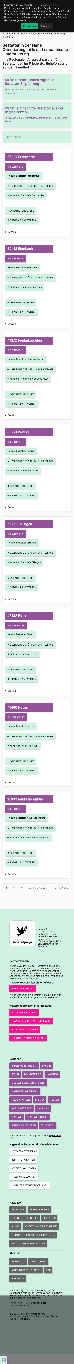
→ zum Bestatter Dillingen (22, 542)
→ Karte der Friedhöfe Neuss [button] (23, 745)
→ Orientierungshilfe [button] (20, 210)
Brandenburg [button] (32, 1074)
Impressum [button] (18, 1261)
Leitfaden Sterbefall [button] (24, 1151)
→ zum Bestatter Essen (20, 634)
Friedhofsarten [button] (39, 1209)
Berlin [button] (15, 1074)
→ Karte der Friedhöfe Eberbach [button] (24, 287)
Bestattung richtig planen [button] (28, 1243)
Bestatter (8, 37)
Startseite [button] (17, 1209)
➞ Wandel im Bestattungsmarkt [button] (31, 1021)
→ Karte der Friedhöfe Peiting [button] (23, 470)
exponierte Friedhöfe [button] (24, 1217)
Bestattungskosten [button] (23, 1168)
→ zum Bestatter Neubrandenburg (26, 817)
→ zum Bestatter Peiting (21, 450)
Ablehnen (46, 26)
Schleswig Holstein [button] (23, 1125)
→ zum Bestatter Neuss (21, 726)
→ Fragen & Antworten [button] (21, 220)
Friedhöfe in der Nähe (15, 33)
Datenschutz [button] (38, 1261)
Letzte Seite (61, 888)
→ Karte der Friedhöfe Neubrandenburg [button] (28, 837)
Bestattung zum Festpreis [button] (40, 1226)
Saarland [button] (43, 1108)
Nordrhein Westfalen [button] (24, 1091)
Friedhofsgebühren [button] (23, 1176)
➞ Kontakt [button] (17, 1278)
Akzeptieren (29, 26)
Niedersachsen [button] (20, 1099)
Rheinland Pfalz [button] (21, 1108)
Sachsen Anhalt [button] (37, 1116)
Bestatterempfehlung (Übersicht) (47, 33)
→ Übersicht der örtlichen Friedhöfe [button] (30, 185)
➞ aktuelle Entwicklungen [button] (28, 1038)
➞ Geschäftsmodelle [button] (24, 1029)
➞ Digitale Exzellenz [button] (24, 1012)
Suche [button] (15, 1226)
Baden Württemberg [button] (24, 1065)
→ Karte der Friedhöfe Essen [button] (22, 654)
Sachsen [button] (16, 1116)
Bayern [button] (46, 1065)
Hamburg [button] (52, 1074)
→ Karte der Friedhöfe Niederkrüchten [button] (28, 378)
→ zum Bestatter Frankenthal (23, 175)
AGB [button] (48, 1270)
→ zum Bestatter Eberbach (22, 267)
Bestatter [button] (49, 1217)
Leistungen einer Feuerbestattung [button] (33, 1235)
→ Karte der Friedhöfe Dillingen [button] (24, 562)
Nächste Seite (37, 888)
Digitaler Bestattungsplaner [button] (29, 1185)
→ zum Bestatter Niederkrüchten (26, 359)
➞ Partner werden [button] (22, 988)
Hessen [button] (54, 1099)
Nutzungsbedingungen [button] (26, 1270)
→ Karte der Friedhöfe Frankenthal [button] (25, 195)
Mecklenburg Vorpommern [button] (28, 1082)
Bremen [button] (40, 1099)
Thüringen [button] (48, 1125)
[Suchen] (68, 135)
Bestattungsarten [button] (23, 1159)
